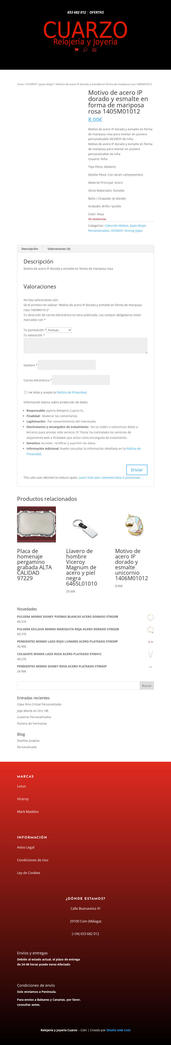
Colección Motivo (116, 226)
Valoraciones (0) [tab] (59, 249)
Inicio (20, 84)
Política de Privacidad (72, 392)
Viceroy (23, 799)
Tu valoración (34, 335)
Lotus (21, 786)
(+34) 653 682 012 (85, 933)
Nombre (31, 365)
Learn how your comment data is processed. (110, 477)
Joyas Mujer (46, 84)
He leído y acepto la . (57, 392)
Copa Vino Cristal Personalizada (39, 704)
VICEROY (31, 84)
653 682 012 (76, 12)
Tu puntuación (35, 330)
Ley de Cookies (28, 872)
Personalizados (98, 231)
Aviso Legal (25, 847)
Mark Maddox (28, 811)
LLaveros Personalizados (34, 717)
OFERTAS (96, 12)
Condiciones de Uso (32, 860)
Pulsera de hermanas (32, 723)
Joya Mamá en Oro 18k (32, 711)
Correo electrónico (38, 380)
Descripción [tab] (29, 249)
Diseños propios (28, 741)
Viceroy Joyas (133, 231)
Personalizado (27, 747)
